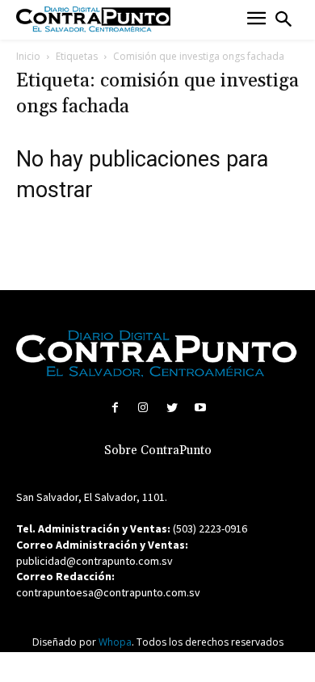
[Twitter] (172, 408)
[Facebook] (115, 408)
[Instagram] (143, 408)
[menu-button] (256, 20)
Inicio (28, 56)
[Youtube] (200, 408)
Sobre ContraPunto (158, 450)
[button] (283, 19)
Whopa (115, 642)
